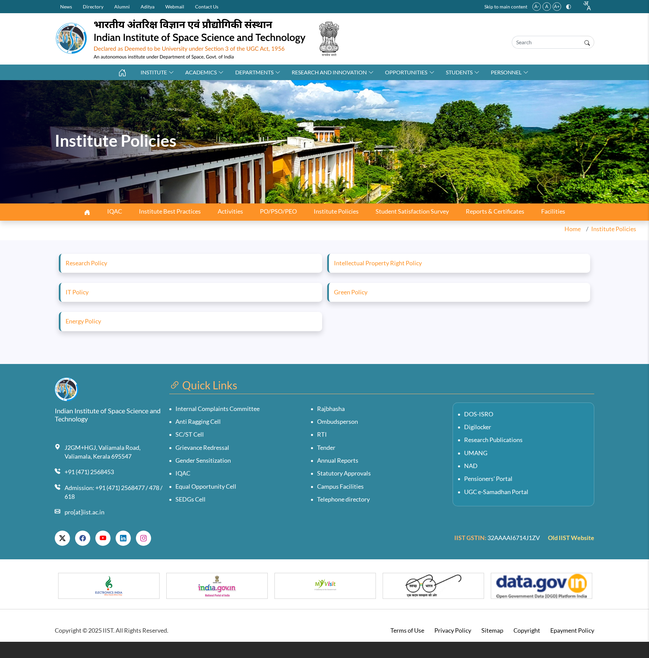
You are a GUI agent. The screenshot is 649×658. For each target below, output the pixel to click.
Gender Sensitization (203, 460)
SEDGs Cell (190, 499)
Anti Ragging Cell (198, 421)
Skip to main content (505, 6)
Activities (230, 211)
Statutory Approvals (344, 473)
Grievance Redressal (202, 447)
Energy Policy (83, 321)
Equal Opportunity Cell (205, 486)
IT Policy (77, 292)
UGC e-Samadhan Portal (496, 491)
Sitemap (492, 630)
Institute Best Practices (170, 211)
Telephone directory (343, 499)
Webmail (174, 6)
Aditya (147, 6)
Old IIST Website (571, 537)
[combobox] (586, 5)
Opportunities (406, 72)
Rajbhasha (331, 408)
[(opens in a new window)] (62, 538)
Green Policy (350, 292)
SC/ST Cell (189, 434)
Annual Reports (337, 460)
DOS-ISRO (478, 414)
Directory (93, 6)
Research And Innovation (329, 72)
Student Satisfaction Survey (412, 211)
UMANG (475, 453)
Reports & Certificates (495, 211)
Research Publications (493, 439)
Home (572, 229)
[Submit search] (587, 42)
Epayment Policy (572, 630)
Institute (154, 72)
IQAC (114, 211)
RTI (322, 434)
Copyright (526, 630)
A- (536, 6)
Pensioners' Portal (488, 478)
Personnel (506, 72)
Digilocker (477, 427)
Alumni (122, 6)
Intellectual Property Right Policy (378, 263)
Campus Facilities (340, 486)
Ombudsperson (337, 421)
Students (459, 72)
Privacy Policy (452, 630)
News (66, 6)
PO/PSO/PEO (278, 211)
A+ (557, 6)
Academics (201, 72)
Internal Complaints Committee (217, 408)
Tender (326, 447)
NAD (471, 465)
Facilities (553, 211)
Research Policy (86, 263)
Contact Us (206, 6)
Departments (254, 72)
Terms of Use (407, 630)
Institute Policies (336, 211)
